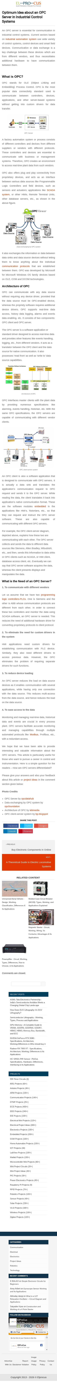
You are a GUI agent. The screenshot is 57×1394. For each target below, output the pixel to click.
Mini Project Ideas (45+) (20, 1171)
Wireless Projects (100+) (21, 1212)
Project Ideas (15, 1261)
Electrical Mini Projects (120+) (23, 1120)
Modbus (34, 734)
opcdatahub (27, 798)
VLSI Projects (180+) (19, 1208)
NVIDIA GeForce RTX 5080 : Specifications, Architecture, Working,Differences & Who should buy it (27, 1041)
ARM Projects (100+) (19, 1093)
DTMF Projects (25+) (19, 1102)
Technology (15, 1270)
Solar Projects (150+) (19, 1203)
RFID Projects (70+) (19, 1189)
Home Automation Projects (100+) (25, 1143)
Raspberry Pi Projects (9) (21, 1185)
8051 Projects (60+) (18, 1084)
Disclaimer (16, 1365)
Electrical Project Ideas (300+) (23, 1125)
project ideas (31, 779)
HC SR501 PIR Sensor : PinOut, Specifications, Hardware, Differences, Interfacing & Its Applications (26, 1062)
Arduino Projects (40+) (20, 1088)
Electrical (14, 1252)
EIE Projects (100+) (18, 1116)
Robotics (13, 1266)
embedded (40, 506)
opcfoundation (12, 806)
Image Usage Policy (34, 1361)
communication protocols (16, 266)
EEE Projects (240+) (19, 1111)
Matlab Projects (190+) (20, 1157)
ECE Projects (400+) (19, 1107)
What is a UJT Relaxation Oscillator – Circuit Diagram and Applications (28, 1299)
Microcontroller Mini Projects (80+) (25, 1162)
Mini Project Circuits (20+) (21, 1166)
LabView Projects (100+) (20, 1153)
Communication (16, 1247)
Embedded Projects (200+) (21, 1134)
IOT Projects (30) (17, 1148)
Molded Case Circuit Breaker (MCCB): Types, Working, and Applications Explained (41, 902)
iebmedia (34, 810)
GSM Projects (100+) (19, 1139)
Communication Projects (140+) (24, 1097)
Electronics (14, 1256)
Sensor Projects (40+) (19, 1199)
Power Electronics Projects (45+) (24, 1180)
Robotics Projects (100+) (21, 1194)
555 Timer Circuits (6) (19, 1079)
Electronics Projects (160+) (22, 1130)
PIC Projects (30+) (18, 1176)
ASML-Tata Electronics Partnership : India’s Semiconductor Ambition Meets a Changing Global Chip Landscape (27, 1002)
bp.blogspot (42, 814)
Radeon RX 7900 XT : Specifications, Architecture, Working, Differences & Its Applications (27, 1051)
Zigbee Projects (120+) (20, 1217)
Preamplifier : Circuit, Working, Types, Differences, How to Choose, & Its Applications (14, 962)
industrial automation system (21, 39)
